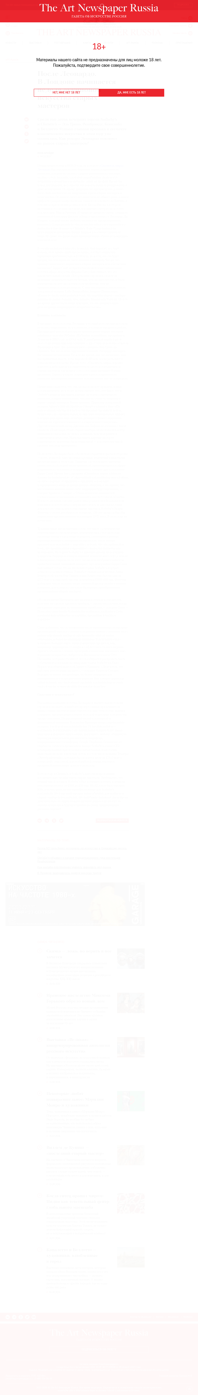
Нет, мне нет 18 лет (66, 92)
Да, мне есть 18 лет (132, 92)
